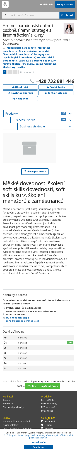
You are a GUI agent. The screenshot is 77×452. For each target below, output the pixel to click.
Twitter (48, 425)
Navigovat (21, 98)
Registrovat (66, 4)
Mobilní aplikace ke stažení (16, 421)
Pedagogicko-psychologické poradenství (26, 56)
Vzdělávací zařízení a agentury (37, 60)
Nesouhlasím (38, 442)
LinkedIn (49, 428)
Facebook (50, 421)
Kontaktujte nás (57, 92)
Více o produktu (36, 171)
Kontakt (6, 400)
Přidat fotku (57, 87)
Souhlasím (38, 447)
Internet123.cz (48, 400)
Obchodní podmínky (13, 407)
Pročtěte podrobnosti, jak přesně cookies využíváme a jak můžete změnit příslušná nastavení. (38, 436)
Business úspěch (39, 120)
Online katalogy (49, 403)
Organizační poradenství (34, 51)
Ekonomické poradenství (18, 54)
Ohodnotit (21, 87)
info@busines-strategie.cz (22, 320)
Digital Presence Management (18, 428)
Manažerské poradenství (22, 47)
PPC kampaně (48, 407)
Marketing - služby (14, 67)
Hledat (68, 15)
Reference (8, 403)
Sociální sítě (47, 410)
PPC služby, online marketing (39, 63)
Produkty (35, 113)
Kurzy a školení (12, 63)
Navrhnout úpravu (21, 92)
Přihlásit (47, 4)
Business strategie (32, 126)
